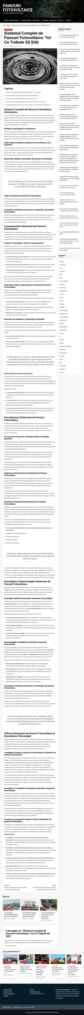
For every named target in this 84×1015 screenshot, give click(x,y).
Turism (61, 372)
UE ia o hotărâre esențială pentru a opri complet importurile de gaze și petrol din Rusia (69, 147)
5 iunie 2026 (76, 976)
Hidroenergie (63, 330)
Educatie (62, 307)
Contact (68, 20)
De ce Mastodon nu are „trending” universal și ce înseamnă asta (69, 186)
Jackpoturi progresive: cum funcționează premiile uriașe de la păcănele (69, 201)
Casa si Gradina (64, 281)
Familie (62, 323)
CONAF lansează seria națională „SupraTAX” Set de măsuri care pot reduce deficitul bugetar (69, 241)
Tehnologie (35, 20)
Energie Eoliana (26, 20)
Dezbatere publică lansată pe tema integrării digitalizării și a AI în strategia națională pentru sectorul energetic (69, 137)
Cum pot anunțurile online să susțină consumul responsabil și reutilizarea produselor (70, 51)
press (6, 919)
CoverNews (47, 1012)
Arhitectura (63, 265)
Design (61, 300)
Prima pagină (6, 25)
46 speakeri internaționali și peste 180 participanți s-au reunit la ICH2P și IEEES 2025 (70, 178)
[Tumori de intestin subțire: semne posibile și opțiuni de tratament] (26, 959)
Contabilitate (63, 291)
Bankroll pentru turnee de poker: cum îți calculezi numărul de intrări (69, 209)
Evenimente (53, 20)
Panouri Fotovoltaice (18, 7)
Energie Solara (13, 20)
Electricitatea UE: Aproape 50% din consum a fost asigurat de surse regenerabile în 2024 (69, 107)
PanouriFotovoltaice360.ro (63, 989)
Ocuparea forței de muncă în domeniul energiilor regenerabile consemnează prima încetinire (69, 116)
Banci (61, 278)
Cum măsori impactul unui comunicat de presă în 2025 (67, 193)
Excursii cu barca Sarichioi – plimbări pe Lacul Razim (70, 249)
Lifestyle (62, 339)
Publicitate (63, 349)
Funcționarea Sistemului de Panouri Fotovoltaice (21, 98)
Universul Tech (7, 989)
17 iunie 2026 (40, 978)
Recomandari (63, 353)
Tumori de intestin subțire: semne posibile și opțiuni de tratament (69, 43)
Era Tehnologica (7, 991)
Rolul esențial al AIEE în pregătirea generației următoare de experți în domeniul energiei (69, 169)
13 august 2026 (9, 975)
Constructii (63, 287)
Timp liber (62, 369)
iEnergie (5, 996)
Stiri (61, 362)
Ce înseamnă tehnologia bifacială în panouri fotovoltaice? (11, 914)
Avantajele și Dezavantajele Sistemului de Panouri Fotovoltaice (26, 102)
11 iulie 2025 (49, 920)
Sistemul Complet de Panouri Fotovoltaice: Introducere (23, 92)
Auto (61, 274)
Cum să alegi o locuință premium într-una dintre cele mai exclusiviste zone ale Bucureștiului (69, 67)
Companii (45, 20)
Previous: (15, 887)
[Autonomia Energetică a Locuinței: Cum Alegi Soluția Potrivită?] (10, 959)
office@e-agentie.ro (35, 991)
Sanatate (62, 356)
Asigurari (62, 271)
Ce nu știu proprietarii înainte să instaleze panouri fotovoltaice (68, 59)
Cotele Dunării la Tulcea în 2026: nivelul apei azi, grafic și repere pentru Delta (69, 76)
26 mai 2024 (19, 46)
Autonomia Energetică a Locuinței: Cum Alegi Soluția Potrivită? (69, 36)
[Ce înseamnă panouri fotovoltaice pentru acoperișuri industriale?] (48, 905)
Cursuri (62, 297)
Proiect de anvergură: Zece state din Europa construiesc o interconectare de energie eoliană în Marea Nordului (70, 86)
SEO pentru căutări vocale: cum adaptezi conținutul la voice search (69, 217)
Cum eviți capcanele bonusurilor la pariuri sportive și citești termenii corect (69, 225)
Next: (44, 887)
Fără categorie (64, 326)
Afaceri (62, 261)
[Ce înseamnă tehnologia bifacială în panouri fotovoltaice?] (11, 905)
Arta (61, 268)
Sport (61, 359)
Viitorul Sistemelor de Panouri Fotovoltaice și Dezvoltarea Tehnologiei (28, 105)
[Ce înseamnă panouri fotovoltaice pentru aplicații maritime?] (30, 905)
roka (6, 973)
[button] (80, 20)
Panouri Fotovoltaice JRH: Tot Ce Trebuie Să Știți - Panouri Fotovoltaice (30, 942)
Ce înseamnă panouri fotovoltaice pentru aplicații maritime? (29, 914)
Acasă (6, 20)
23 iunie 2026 (29, 973)
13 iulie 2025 (12, 918)
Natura (61, 343)
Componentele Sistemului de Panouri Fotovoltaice (22, 95)
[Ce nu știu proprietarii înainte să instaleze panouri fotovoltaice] (58, 959)
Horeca (62, 333)
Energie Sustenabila (9, 993)
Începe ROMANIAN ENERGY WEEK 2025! (69, 233)
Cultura (62, 294)
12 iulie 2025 (31, 918)
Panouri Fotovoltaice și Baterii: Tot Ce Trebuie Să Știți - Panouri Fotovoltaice (31, 940)
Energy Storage (64, 317)
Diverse (60, 20)
